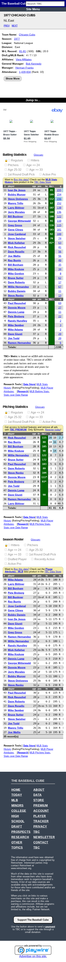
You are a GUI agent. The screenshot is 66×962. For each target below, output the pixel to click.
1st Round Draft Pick (21, 174)
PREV (7, 25)
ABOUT (38, 789)
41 (59, 247)
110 (59, 220)
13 (59, 295)
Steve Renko (16, 295)
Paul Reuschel (17, 303)
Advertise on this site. (33, 956)
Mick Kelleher (16, 242)
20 (59, 333)
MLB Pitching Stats (40, 524)
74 (59, 238)
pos (39, 186)
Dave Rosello (16, 251)
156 (59, 198)
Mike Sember (16, 325)
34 (59, 269)
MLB (14, 800)
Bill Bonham (15, 264)
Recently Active (44, 559)
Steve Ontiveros (18, 198)
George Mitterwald (19, 220)
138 (59, 207)
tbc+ (51, 186)
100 (59, 234)
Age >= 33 (36, 169)
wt (54, 575)
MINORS (17, 805)
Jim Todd (13, 338)
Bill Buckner (15, 216)
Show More (13, 78)
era (63, 434)
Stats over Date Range (16, 395)
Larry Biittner (16, 207)
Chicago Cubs (27, 34)
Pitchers (13, 165)
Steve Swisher (16, 238)
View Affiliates (24, 59)
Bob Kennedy (33, 63)
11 (59, 291)
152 (59, 203)
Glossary (38, 155)
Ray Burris (14, 260)
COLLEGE (18, 810)
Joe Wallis (14, 255)
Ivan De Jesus (16, 190)
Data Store (29, 384)
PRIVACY (40, 826)
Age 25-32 (14, 169)
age (34, 186)
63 (59, 242)
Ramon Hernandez (19, 342)
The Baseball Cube (14, 3)
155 (59, 190)
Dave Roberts (16, 282)
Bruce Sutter (15, 277)
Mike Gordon (16, 273)
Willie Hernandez (18, 286)
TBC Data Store (42, 182)
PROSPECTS (21, 831)
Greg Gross (15, 225)
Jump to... (33, 100)
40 (59, 260)
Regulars (17, 160)
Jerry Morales (16, 212)
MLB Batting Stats (39, 391)
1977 (17, 38)
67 (59, 286)
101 (59, 229)
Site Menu (33, 9)
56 (59, 251)
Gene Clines (15, 229)
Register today (52, 429)
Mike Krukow (16, 269)
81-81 (22, 51)
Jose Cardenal (17, 234)
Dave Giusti (15, 333)
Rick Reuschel (17, 247)
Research (23, 391)
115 (59, 225)
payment (50, 926)
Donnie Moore (16, 307)
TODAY (16, 794)
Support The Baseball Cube (33, 919)
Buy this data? (21, 179)
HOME (16, 789)
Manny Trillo (15, 203)
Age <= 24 (33, 165)
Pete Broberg (16, 316)
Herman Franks (24, 67)
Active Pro (49, 174)
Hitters (35, 160)
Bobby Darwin (16, 291)
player (11, 186)
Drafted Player (17, 559)
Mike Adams (15, 329)
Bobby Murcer (16, 194)
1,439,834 (25, 71)
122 (59, 216)
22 (59, 316)
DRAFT (16, 826)
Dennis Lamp (16, 311)
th (39, 434)
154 (59, 194)
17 (59, 282)
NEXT (15, 25)
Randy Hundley (17, 320)
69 (59, 303)
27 (59, 307)
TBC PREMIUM (18, 429)
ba (46, 186)
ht (47, 575)
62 (59, 277)
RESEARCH (20, 837)
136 (59, 212)
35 (59, 264)
